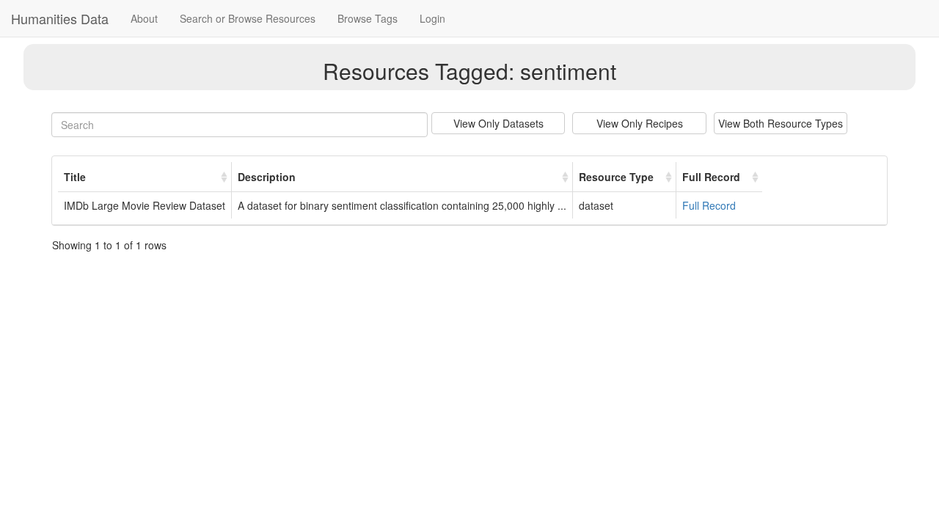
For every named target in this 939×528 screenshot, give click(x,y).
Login (432, 18)
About (144, 18)
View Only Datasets (498, 123)
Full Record (709, 205)
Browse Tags (367, 18)
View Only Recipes (639, 123)
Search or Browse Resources (247, 18)
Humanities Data (60, 18)
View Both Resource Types (780, 123)
